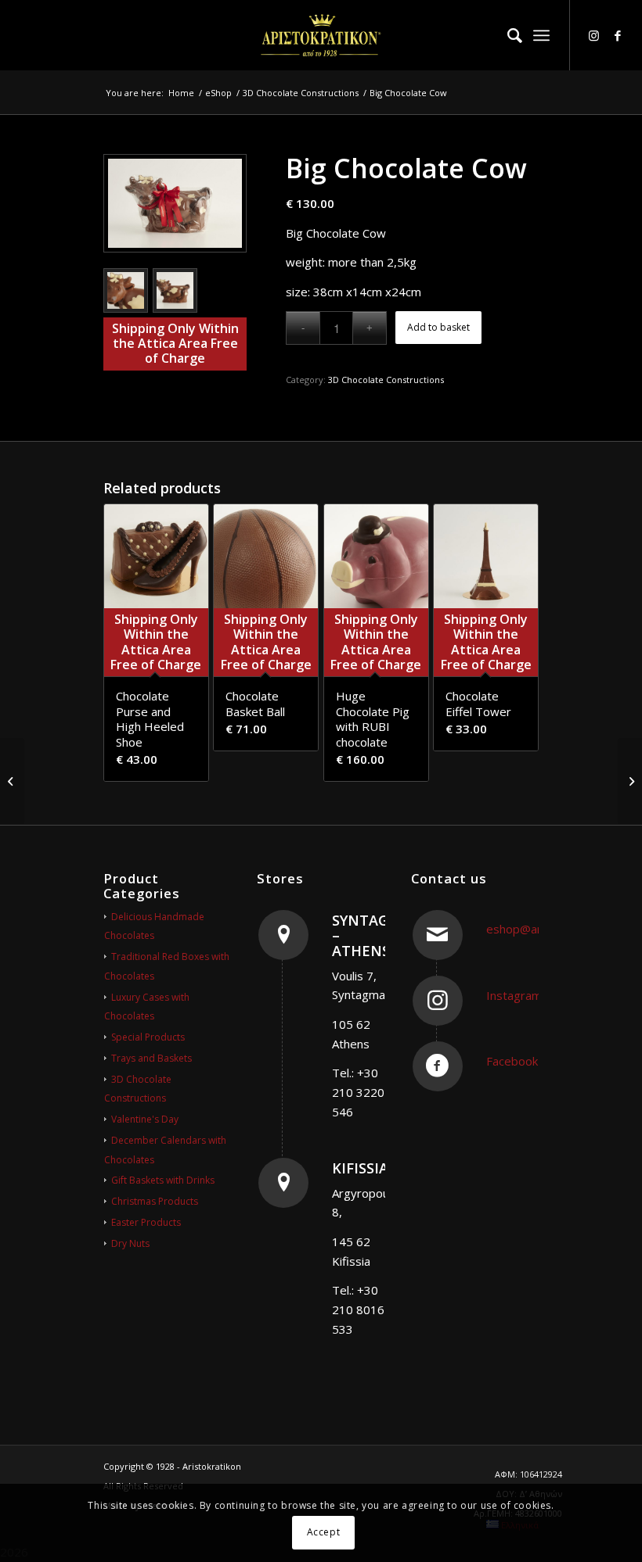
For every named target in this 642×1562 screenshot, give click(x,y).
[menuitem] (507, 35)
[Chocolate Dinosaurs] (12, 781)
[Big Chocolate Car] (630, 781)
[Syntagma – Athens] (283, 935)
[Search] (507, 35)
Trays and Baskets (151, 1058)
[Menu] (541, 35)
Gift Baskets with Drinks (163, 1180)
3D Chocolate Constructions (386, 379)
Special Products (148, 1037)
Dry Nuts (130, 1243)
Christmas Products (154, 1201)
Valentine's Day (145, 1119)
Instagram (514, 995)
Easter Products (146, 1222)
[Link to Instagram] (594, 35)
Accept (324, 1532)
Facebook (512, 1061)
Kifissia (360, 1168)
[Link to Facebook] (617, 35)
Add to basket (438, 327)
